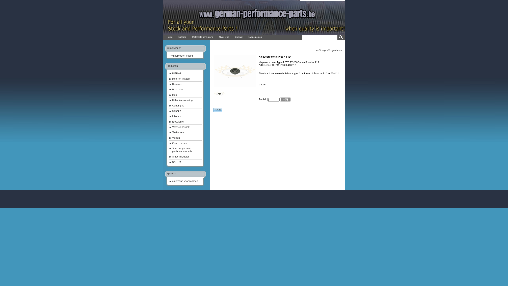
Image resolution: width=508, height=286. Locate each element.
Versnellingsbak (181, 127)
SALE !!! (176, 162)
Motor (175, 95)
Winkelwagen (174, 48)
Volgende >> (335, 50)
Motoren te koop (181, 78)
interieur (176, 116)
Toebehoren (178, 132)
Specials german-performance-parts (182, 150)
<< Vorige (321, 50)
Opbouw (176, 111)
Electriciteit (178, 121)
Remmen (177, 84)
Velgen (176, 137)
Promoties (177, 89)
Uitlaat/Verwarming (182, 100)
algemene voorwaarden (185, 181)
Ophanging (178, 105)
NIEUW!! (176, 73)
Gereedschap (179, 143)
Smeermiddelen (181, 156)
